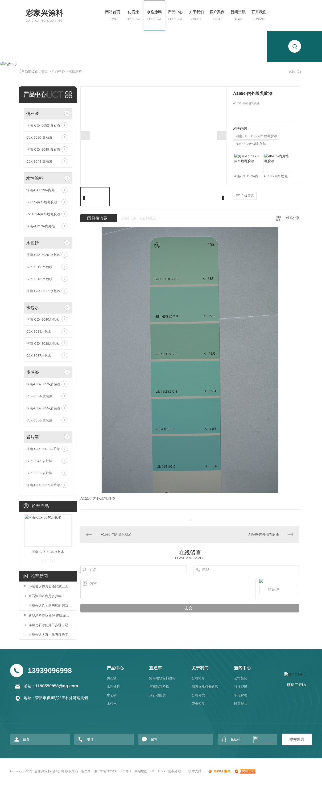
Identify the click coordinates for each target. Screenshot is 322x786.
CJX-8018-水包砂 (39, 279)
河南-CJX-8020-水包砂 (43, 255)
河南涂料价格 (159, 686)
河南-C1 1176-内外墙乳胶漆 (248, 176)
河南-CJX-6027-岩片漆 (43, 485)
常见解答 (240, 695)
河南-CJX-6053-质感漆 (43, 384)
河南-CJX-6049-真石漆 (43, 149)
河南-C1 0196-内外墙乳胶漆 (47, 190)
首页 (44, 71)
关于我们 (196, 15)
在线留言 (247, 196)
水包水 (32, 307)
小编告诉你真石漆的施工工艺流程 (50, 586)
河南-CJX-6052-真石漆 (43, 125)
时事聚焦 (240, 703)
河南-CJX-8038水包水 (42, 343)
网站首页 (112, 15)
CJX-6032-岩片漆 (39, 473)
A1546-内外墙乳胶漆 (263, 534)
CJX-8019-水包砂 (39, 267)
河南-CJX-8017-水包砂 (43, 291)
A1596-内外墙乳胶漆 (116, 534)
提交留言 (297, 739)
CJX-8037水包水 (38, 355)
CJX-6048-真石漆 (39, 161)
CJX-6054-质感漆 (39, 396)
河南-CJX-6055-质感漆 (43, 408)
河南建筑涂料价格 (162, 678)
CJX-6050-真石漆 (39, 137)
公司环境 (198, 695)
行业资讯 (240, 686)
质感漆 (32, 372)
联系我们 (259, 15)
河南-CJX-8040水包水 (42, 319)
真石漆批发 (157, 695)
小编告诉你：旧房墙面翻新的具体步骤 (50, 606)
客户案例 (217, 15)
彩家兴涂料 (44, 15)
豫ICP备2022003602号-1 (113, 771)
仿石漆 (133, 15)
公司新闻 (240, 678)
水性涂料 (154, 15)
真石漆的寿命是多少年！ (47, 596)
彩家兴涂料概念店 (205, 686)
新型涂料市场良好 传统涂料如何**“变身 (50, 615)
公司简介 (198, 678)
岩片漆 (32, 437)
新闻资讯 (238, 15)
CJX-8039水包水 (38, 331)
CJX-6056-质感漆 (39, 420)
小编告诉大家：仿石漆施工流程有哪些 (50, 635)
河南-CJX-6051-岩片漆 (43, 449)
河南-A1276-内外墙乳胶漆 (45, 226)
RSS (161, 771)
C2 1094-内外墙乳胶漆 (43, 214)
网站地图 (141, 771)
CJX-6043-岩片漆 (39, 461)
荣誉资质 (198, 703)
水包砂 (32, 243)
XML (152, 771)
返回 (292, 71)
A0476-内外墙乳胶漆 (278, 176)
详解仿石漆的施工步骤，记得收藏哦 (50, 625)
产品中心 (175, 15)
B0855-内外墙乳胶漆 (41, 202)
